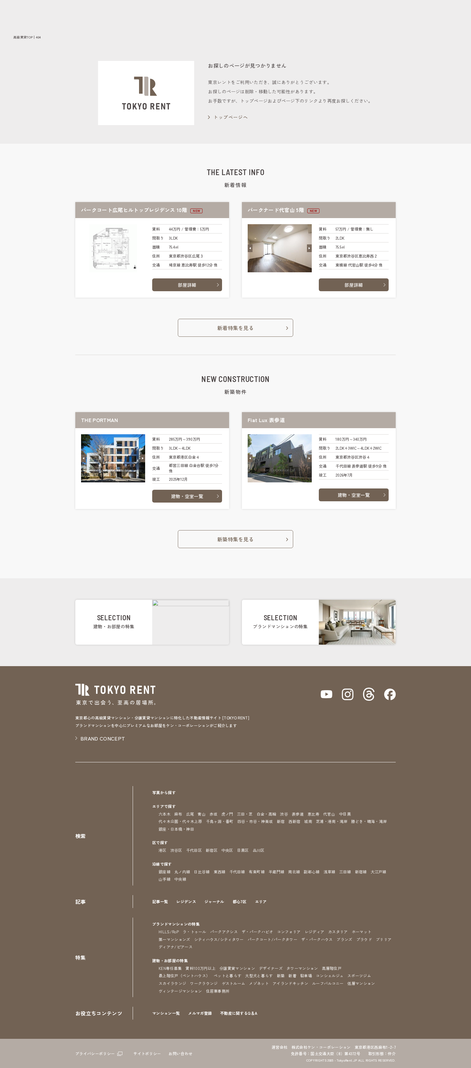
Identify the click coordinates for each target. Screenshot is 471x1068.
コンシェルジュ (329, 975)
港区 (163, 850)
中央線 (180, 879)
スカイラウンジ (172, 983)
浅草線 (329, 871)
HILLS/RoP (169, 931)
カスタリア (338, 931)
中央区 (227, 850)
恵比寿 (313, 814)
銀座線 (164, 871)
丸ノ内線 (182, 871)
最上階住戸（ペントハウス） (184, 975)
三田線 (345, 871)
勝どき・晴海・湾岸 (369, 821)
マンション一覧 (166, 1013)
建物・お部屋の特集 (170, 960)
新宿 (281, 821)
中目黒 (345, 814)
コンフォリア (289, 931)
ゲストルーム (233, 983)
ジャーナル (214, 901)
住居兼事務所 (218, 991)
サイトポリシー (147, 1053)
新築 (281, 975)
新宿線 (361, 871)
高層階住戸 (332, 968)
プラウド (364, 939)
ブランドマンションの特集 (176, 924)
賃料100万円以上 (201, 968)
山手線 (164, 879)
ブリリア (384, 939)
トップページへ (230, 117)
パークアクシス (224, 931)
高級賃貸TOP (23, 37)
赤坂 (214, 814)
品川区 (259, 850)
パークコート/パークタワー (272, 939)
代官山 (329, 814)
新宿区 (212, 850)
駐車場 (306, 975)
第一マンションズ (174, 939)
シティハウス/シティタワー (219, 939)
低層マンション (361, 983)
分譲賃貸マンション (237, 968)
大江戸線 (378, 871)
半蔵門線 (276, 871)
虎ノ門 (227, 814)
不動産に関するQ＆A (238, 1013)
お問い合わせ (180, 1053)
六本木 (164, 814)
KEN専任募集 (170, 968)
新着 (292, 975)
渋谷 (284, 814)
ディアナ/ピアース (176, 946)
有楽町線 (257, 871)
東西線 (220, 871)
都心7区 (240, 901)
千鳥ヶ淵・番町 (220, 821)
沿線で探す (162, 864)
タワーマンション (302, 968)
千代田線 (237, 871)
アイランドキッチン (290, 983)
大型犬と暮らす (259, 975)
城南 (308, 821)
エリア (261, 901)
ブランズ (344, 939)
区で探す (160, 842)
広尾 (190, 814)
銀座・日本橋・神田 (176, 829)
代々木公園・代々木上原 (180, 821)
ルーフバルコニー (328, 983)
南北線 (294, 871)
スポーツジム (359, 975)
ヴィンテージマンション (180, 991)
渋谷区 (176, 850)
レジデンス (186, 901)
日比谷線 (202, 871)
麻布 (178, 814)
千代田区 (194, 850)
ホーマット (362, 931)
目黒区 (243, 850)
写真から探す (164, 792)
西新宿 (294, 821)
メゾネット (259, 983)
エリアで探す (164, 806)
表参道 (298, 814)
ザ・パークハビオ (257, 931)
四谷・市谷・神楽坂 (255, 821)
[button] (250, 248)
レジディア (315, 931)
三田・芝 (245, 814)
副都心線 (311, 871)
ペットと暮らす (227, 975)
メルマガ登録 (200, 1013)
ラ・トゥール (194, 931)
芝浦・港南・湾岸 (332, 821)
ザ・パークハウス (317, 939)
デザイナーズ (271, 968)
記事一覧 (160, 901)
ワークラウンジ (204, 983)
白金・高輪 (267, 814)
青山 (202, 814)
